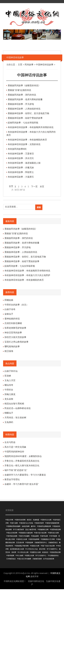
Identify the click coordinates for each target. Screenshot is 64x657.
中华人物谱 (19, 555)
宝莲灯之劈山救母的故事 (16, 342)
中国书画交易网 (11, 536)
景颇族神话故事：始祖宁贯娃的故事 (25, 118)
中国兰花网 (14, 523)
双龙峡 (8, 375)
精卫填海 (9, 351)
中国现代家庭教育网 (52, 523)
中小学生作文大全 (31, 549)
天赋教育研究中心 (40, 542)
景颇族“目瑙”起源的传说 (19, 90)
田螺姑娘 (9, 300)
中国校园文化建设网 (26, 533)
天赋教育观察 (37, 559)
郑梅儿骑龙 (10, 394)
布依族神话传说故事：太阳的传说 (24, 144)
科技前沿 (45, 552)
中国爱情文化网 (35, 552)
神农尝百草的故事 (13, 332)
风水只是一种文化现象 (15, 447)
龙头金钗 (9, 399)
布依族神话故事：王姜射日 (21, 153)
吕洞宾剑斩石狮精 (13, 323)
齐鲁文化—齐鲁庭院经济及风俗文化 (22, 461)
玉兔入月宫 (10, 380)
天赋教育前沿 (53, 542)
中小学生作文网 (23, 552)
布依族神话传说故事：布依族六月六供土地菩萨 (27, 275)
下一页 (34, 186)
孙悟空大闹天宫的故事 (15, 337)
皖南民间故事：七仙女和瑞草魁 (23, 122)
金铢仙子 (9, 314)
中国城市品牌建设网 (44, 526)
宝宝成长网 (20, 542)
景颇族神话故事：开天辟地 (21, 104)
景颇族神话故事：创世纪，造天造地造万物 (28, 113)
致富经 (29, 520)
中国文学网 (9, 520)
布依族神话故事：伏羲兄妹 (21, 167)
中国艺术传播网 (24, 536)
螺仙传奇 (9, 385)
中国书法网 (44, 536)
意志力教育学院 (30, 529)
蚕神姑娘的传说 (12, 318)
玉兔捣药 (9, 422)
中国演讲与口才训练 (26, 523)
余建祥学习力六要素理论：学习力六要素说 (25, 475)
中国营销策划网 (55, 529)
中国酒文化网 (34, 546)
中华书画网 (53, 536)
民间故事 (29, 64)
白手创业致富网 (48, 559)
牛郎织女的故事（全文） (16, 304)
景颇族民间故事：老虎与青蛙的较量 (25, 99)
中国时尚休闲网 (20, 520)
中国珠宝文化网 (21, 539)
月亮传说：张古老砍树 (15, 417)
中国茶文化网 (29, 555)
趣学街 (33, 526)
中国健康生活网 (43, 529)
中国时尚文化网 (46, 520)
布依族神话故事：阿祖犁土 (21, 172)
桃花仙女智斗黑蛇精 (14, 403)
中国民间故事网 (33, 539)
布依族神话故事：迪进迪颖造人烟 (24, 163)
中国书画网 (10, 555)
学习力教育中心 (52, 549)
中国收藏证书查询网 (22, 546)
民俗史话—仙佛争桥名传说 (18, 408)
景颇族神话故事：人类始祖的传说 (24, 108)
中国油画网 (35, 536)
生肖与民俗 (10, 442)
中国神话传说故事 (44, 64)
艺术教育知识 (11, 559)
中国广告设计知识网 (48, 546)
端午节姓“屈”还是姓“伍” (16, 470)
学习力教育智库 (18, 529)
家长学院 (42, 549)
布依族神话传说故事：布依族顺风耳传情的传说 (30, 127)
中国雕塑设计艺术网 (48, 539)
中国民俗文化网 (53, 533)
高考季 (13, 552)
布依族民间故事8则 (17, 149)
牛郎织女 (9, 389)
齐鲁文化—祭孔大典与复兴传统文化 (22, 465)
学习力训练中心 (40, 555)
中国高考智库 (39, 523)
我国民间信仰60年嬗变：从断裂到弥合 (23, 456)
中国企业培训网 (11, 533)
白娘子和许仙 (11, 371)
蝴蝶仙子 (9, 413)
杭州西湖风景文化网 (17, 549)
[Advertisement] (32, 623)
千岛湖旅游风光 (53, 555)
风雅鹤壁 (36, 520)
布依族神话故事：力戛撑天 (21, 177)
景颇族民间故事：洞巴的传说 (22, 95)
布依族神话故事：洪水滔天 (21, 158)
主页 (20, 64)
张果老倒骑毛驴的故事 (15, 328)
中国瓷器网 (29, 542)
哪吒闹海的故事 (12, 346)
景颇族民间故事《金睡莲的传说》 (24, 85)
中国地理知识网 (55, 552)
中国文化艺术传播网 (24, 559)
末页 (42, 186)
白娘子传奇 (10, 309)
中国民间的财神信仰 (14, 451)
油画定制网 (26, 526)
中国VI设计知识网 (40, 533)
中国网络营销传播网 (13, 526)
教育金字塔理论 (12, 479)
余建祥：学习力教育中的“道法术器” (22, 484)
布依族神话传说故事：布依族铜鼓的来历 (27, 139)
